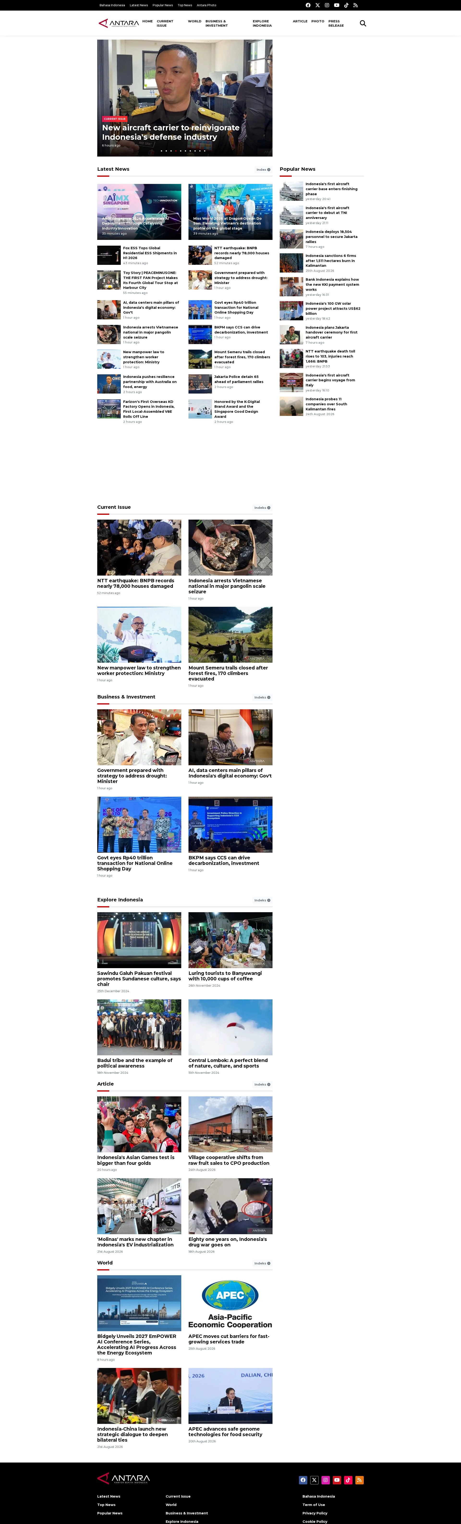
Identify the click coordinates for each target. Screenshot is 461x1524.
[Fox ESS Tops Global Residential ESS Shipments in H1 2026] (109, 255)
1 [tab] (161, 151)
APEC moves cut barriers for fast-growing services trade (228, 1339)
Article (300, 21)
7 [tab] (190, 151)
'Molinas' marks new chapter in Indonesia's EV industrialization (135, 1242)
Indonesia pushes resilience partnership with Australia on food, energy (150, 382)
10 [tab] (204, 151)
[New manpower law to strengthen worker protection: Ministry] (109, 359)
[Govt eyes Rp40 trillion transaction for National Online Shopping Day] (200, 309)
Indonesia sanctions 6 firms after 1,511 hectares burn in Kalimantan (331, 261)
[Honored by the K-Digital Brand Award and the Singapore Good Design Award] (200, 408)
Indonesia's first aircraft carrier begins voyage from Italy (330, 380)
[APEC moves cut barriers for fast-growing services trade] (230, 1303)
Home (147, 21)
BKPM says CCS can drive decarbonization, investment (223, 860)
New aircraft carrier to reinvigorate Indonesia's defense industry (171, 132)
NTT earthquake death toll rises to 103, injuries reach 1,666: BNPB (330, 356)
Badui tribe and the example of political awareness (134, 1063)
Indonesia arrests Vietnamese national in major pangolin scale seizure (150, 332)
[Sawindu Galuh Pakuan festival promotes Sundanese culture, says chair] (139, 940)
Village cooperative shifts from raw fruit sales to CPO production (228, 1160)
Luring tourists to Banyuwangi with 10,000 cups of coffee (225, 976)
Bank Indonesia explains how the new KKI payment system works (332, 284)
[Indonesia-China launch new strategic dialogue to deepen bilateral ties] (139, 1395)
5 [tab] (180, 151)
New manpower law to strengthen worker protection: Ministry (143, 357)
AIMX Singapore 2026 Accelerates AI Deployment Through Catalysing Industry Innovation (135, 223)
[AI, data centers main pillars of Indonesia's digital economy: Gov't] (109, 309)
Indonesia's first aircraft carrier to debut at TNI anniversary (327, 213)
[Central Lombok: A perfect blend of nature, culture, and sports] (230, 1027)
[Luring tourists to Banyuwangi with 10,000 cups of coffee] (230, 940)
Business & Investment (217, 23)
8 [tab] (195, 151)
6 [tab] (185, 151)
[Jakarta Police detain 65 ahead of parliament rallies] (200, 384)
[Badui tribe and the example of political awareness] (139, 1027)
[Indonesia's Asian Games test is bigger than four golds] (139, 1124)
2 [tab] (166, 151)
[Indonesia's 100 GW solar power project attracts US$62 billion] (291, 310)
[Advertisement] (322, 73)
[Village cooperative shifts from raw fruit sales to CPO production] (230, 1124)
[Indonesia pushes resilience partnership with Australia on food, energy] (109, 384)
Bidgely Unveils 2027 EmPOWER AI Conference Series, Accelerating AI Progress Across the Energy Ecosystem (136, 1344)
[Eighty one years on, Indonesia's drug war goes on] (230, 1205)
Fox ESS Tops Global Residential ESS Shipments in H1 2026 (150, 253)
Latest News (139, 5)
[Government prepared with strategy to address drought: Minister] (200, 279)
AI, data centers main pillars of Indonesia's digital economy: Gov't (151, 307)
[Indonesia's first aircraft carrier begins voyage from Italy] (291, 382)
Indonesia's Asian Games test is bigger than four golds (136, 1160)
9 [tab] (199, 151)
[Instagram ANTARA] (327, 5)
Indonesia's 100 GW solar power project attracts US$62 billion (333, 308)
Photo (317, 21)
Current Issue (165, 23)
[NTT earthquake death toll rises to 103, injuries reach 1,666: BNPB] (291, 358)
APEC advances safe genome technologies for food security (225, 1431)
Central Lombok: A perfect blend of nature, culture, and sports (228, 1063)
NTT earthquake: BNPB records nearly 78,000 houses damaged (241, 253)
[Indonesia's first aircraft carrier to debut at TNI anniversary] (291, 215)
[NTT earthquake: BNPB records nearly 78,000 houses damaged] (200, 255)
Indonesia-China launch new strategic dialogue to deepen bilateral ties (132, 1434)
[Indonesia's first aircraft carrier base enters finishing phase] (291, 190)
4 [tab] (175, 151)
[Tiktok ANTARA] (346, 5)
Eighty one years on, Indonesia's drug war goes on (227, 1242)
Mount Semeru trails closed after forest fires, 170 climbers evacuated (242, 357)
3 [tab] (171, 151)
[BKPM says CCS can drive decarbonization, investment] (200, 334)
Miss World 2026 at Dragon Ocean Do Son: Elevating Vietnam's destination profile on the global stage (227, 223)
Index (262, 169)
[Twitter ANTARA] (317, 5)
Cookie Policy (315, 1521)
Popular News (163, 5)
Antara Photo (206, 5)
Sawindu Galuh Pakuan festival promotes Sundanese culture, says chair (139, 978)
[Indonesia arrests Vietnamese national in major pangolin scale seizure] (109, 334)
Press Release (336, 23)
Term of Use (314, 1505)
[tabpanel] (185, 98)
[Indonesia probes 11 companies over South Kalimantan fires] (291, 406)
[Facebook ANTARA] (308, 5)
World (194, 21)
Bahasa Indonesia (112, 5)
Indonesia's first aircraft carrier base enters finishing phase (332, 189)
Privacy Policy (315, 1513)
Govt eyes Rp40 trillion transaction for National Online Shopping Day (236, 307)
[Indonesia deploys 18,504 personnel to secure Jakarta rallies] (291, 238)
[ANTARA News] (118, 23)
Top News (185, 5)
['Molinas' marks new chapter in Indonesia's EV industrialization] (139, 1205)
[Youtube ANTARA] (337, 5)
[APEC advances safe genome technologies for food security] (230, 1395)
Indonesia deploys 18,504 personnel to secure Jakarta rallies (332, 237)
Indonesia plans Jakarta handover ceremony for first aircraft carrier (332, 332)
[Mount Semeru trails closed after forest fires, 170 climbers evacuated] (200, 359)
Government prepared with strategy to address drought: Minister (240, 278)
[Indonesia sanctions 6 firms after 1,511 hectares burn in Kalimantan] (291, 262)
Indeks (261, 508)
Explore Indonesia (262, 23)
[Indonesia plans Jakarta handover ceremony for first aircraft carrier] (291, 334)
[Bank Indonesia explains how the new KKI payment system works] (291, 286)
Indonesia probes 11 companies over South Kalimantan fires (326, 404)
